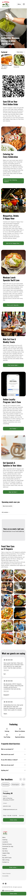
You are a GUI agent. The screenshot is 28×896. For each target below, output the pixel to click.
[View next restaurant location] (24, 779)
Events (4, 855)
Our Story (5, 851)
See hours (21, 815)
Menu (19, 4)
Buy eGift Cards (6, 857)
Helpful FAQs (6, 853)
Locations (5, 842)
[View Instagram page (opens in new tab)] (6, 883)
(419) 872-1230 (7, 807)
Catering (4, 839)
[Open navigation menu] (23, 4)
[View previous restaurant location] (20, 779)
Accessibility (5, 876)
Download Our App (7, 846)
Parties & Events (7, 844)
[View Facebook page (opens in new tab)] (3, 883)
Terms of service (6, 873)
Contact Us (5, 862)
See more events (7, 506)
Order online (13, 820)
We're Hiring (5, 860)
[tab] (5, 784)
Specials (4, 848)
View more (6, 670)
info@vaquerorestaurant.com (10, 810)
